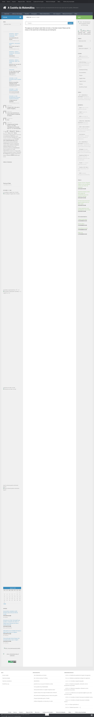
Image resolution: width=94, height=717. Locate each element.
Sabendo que (75, 707)
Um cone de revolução (14, 92)
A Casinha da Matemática (21, 7)
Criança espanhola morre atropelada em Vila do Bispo (84, 209)
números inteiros (7, 146)
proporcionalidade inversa (8, 149)
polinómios (5, 147)
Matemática (11, 33)
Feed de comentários (7, 681)
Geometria (10, 140)
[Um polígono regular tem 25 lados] (12, 193)
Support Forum (82, 81)
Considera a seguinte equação (77, 681)
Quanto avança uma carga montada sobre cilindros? (45, 692)
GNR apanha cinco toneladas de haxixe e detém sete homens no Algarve (12, 631)
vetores (4, 155)
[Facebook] (20, 17)
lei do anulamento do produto (12, 142)
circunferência (6, 136)
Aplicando (6, 13)
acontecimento (6, 134)
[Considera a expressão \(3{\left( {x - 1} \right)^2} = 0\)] (12, 293)
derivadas (4, 137)
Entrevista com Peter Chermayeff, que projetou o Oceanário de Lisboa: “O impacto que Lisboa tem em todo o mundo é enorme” (11, 622)
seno (19, 150)
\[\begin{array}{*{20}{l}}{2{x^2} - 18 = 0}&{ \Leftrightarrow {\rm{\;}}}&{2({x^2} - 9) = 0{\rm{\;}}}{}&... (14, 126)
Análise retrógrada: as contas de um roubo (43, 701)
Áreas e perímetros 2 (74, 704)
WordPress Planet (83, 87)
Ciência (12, 136)
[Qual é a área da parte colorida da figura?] (12, 489)
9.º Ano (16, 131)
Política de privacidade (68, 1)
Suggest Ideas (82, 78)
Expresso (5, 608)
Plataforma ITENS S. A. (84, 155)
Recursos (29, 1)
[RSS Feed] (18, 17)
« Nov (4, 603)
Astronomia (11, 36)
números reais (13, 146)
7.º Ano (5, 131)
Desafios (27, 13)
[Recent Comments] (14, 30)
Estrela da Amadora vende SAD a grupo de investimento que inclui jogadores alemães (84, 194)
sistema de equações (7, 152)
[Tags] (19, 30)
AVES (80, 56)
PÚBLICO (79, 180)
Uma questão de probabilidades (41, 686)
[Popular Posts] (10, 30)
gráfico (16, 140)
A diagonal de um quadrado (13, 101)
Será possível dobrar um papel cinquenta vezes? (44, 689)
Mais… (59, 1)
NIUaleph (81, 149)
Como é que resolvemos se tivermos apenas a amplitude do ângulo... (13, 114)
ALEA (80, 107)
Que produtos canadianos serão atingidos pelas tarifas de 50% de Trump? (10, 612)
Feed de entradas (6, 678)
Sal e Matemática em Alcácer (40, 675)
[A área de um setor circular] (12, 389)
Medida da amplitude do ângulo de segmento (80, 675)
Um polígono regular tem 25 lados (10, 192)
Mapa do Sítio (21, 1)
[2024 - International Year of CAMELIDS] (12, 655)
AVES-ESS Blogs (82, 62)
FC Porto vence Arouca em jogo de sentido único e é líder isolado (84, 202)
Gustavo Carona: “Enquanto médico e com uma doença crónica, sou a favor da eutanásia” (84, 185)
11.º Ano (16, 89)
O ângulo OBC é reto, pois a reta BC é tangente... (13, 108)
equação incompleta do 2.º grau (8, 139)
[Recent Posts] (5, 30)
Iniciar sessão (5, 675)
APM (80, 116)
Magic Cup (80, 232)
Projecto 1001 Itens (83, 167)
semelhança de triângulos (14, 150)
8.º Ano (15, 78)
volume (8, 155)
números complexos (14, 145)
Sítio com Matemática (82, 216)
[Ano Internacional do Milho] (12, 648)
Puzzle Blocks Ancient (83, 228)
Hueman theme (18, 716)
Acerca (8, 1)
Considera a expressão (11, 290)
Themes (81, 84)
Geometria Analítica (13, 90)
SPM (80, 173)
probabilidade (16, 148)
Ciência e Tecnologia (17, 13)
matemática (6, 143)
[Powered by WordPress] (6, 716)
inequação (5, 142)
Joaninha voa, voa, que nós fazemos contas (15, 65)
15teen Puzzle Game (82, 219)
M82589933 (12, 56)
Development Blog (83, 69)
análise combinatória (12, 134)
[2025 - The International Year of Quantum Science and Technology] (84, 25)
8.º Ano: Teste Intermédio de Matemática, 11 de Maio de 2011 (14, 73)
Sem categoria (56, 13)
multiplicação (16, 143)
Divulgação (34, 13)
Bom (8, 119)
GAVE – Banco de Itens (84, 126)
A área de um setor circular (9, 387)
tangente (14, 152)
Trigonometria (18, 153)
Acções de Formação (38, 1)
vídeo (13, 155)
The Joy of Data (7, 183)
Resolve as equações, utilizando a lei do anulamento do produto (14, 84)
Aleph (80, 112)
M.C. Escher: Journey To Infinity (41, 678)
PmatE (80, 162)
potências (10, 147)
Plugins (80, 75)
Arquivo (14, 1)
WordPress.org (5, 684)
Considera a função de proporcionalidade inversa (81, 697)
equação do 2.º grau (16, 137)
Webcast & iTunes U (67, 13)
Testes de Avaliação (50, 1)
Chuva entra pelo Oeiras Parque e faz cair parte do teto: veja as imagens (11, 639)
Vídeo (75, 13)
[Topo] (47, 715)
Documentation (82, 72)
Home (3, 1)
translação (12, 153)
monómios (12, 143)
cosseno (16, 136)
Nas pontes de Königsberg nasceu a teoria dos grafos (45, 695)
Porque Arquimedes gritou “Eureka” (42, 698)
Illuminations (82, 134)
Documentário (9, 137)
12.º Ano (14, 133)
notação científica (6, 145)
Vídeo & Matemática (45, 13)
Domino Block (81, 223)
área (16, 155)
